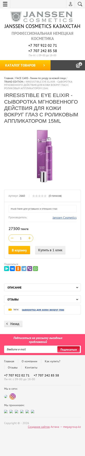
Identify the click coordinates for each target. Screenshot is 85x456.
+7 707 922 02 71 (42, 45)
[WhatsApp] (35, 268)
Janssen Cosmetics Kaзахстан (42, 26)
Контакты (31, 367)
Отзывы (13, 367)
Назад (14, 324)
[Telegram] (23, 268)
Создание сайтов (39, 427)
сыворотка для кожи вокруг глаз (43, 309)
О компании (29, 361)
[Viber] (29, 268)
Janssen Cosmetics (65, 218)
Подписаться (68, 349)
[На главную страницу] (41, 17)
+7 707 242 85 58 (42, 50)
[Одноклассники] (18, 268)
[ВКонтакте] (12, 268)
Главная (9, 361)
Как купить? (52, 361)
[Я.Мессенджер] (6, 268)
